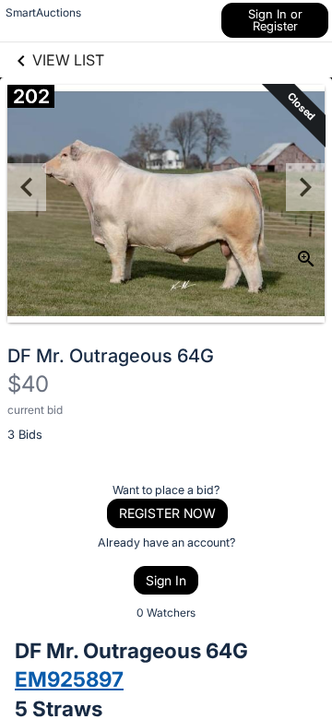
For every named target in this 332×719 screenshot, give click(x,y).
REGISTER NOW (167, 513)
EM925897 (69, 678)
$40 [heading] (28, 384)
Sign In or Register (275, 19)
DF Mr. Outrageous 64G (110, 356)
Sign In (166, 580)
